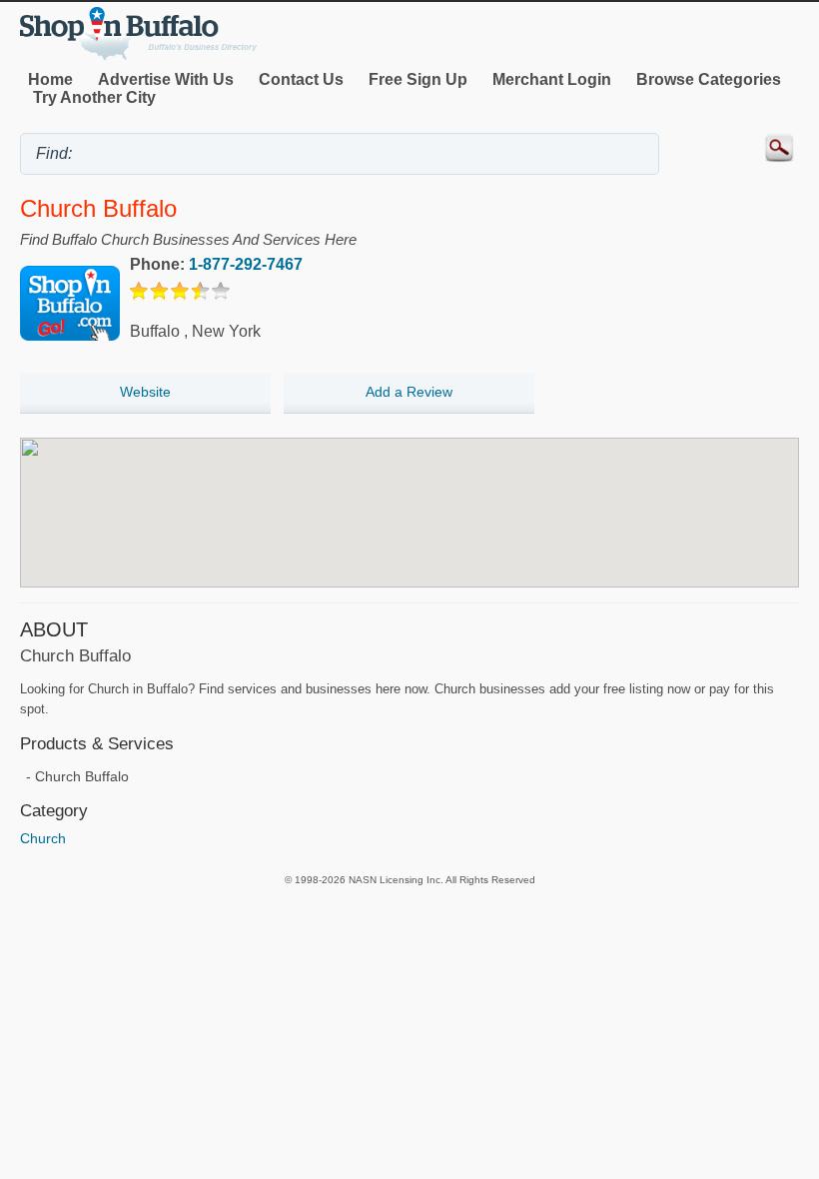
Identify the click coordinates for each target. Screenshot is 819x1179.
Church (43, 838)
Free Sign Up (418, 79)
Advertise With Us (166, 79)
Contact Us (301, 79)
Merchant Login (551, 79)
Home (50, 79)
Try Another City (94, 97)
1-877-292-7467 (246, 264)
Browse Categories (708, 79)
